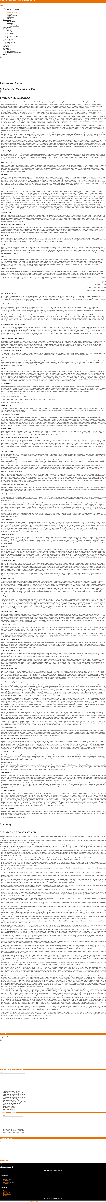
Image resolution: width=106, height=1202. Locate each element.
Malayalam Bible (14, 26)
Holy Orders (10, 39)
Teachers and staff (12, 21)
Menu (1, 5)
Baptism (9, 30)
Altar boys (9, 45)
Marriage (9, 38)
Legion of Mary (11, 42)
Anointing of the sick (12, 36)
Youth (8, 43)
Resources (10, 23)
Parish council (10, 17)
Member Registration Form (14, 52)
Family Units (10, 18)
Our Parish (9, 11)
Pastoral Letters (5, 1160)
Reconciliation (10, 35)
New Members (7, 49)
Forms (5, 1195)
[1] (42, 183)
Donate (5, 54)
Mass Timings (7, 27)
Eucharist (9, 32)
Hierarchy (9, 14)
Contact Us (6, 48)
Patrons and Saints (12, 12)
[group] (53, 817)
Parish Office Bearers (12, 15)
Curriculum (13, 24)
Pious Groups (7, 41)
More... (88, 107)
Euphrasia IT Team (33, 1201)
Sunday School (7, 20)
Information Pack (11, 51)
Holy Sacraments (8, 29)
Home (5, 8)
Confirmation (10, 33)
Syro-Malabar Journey (13, 9)
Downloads (6, 46)
